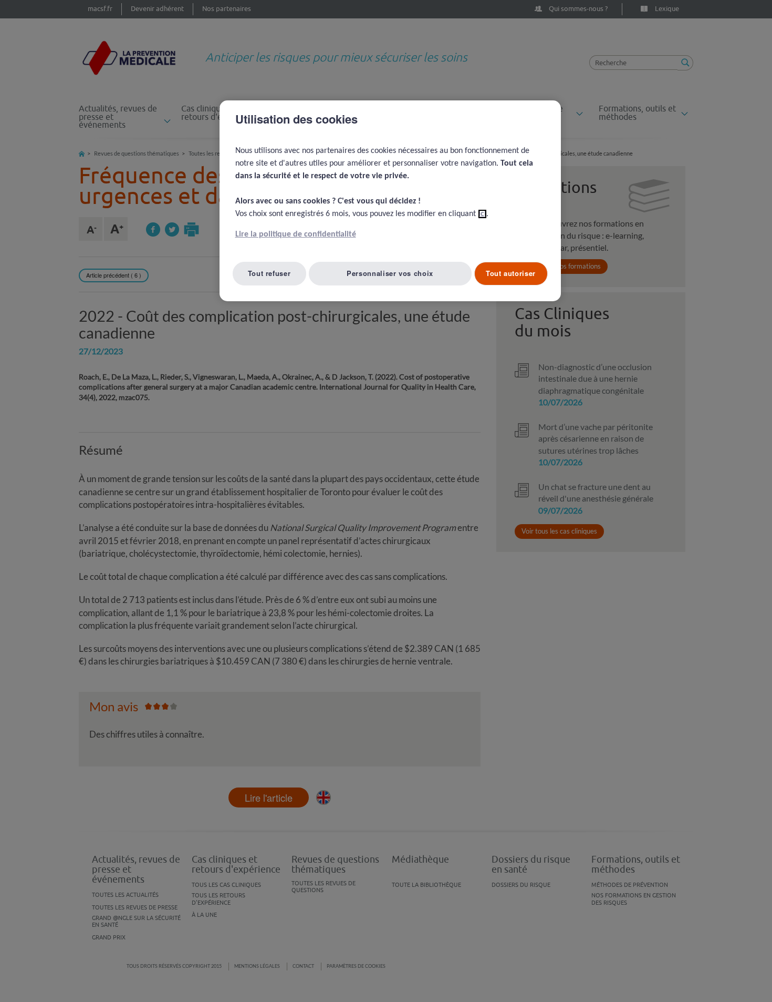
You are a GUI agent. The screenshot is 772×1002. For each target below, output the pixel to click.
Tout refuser (269, 273)
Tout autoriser (511, 273)
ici (482, 214)
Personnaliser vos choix (390, 273)
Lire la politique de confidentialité (295, 234)
